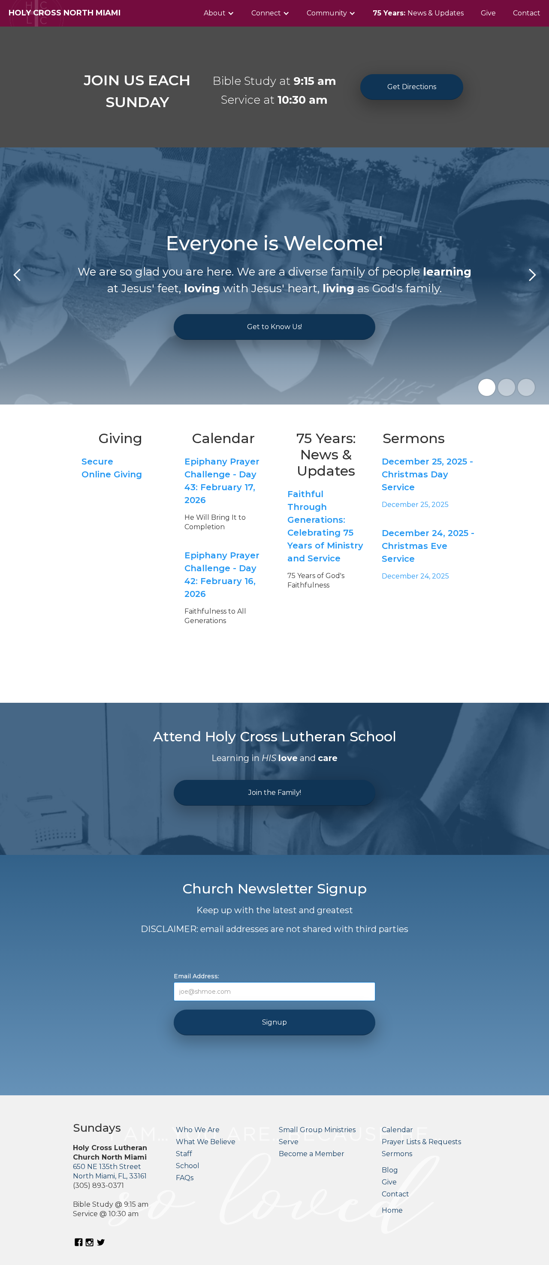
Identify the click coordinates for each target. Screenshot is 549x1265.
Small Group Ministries (317, 1130)
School (187, 1166)
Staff (184, 1154)
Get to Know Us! (274, 327)
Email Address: (196, 976)
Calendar (397, 1130)
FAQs (184, 1178)
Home (392, 1210)
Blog (390, 1170)
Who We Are (198, 1130)
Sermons (397, 1154)
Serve (289, 1142)
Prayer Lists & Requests (421, 1142)
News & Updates (418, 13)
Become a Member (311, 1154)
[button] (219, 13)
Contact (526, 13)
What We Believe (205, 1142)
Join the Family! (274, 792)
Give (488, 13)
